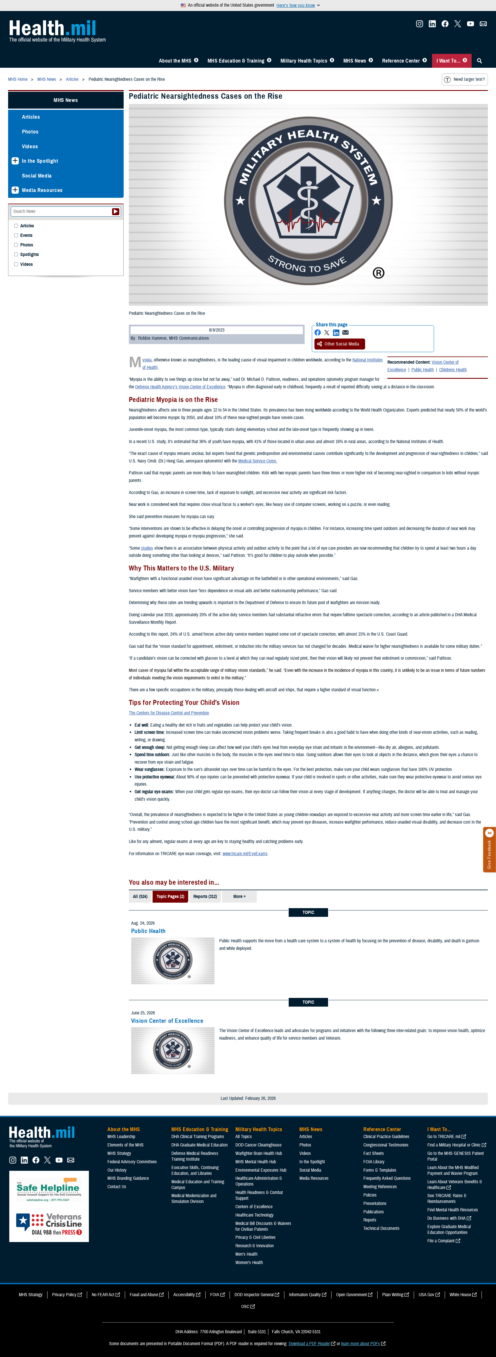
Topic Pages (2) (170, 896)
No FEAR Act (103, 1295)
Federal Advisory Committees (132, 1162)
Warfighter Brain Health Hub (258, 1153)
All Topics (243, 1137)
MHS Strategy (119, 1153)
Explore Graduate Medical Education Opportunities (449, 1229)
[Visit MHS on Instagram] (419, 25)
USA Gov (426, 1295)
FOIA (214, 1295)
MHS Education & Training (236, 61)
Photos (30, 131)
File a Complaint (441, 1241)
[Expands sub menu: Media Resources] (15, 190)
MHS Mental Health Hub (255, 1162)
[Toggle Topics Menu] (332, 61)
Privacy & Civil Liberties (255, 1237)
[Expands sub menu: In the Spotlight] (15, 160)
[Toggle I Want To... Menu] (465, 61)
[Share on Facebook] (317, 332)
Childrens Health (453, 370)
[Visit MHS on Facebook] (445, 25)
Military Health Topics (304, 61)
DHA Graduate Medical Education (199, 1145)
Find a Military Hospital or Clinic (454, 1145)
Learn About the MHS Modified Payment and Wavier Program (453, 1170)
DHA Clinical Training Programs (197, 1137)
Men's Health (246, 1254)
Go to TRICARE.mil (443, 1137)
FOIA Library (374, 1162)
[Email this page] (345, 332)
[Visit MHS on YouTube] (470, 25)
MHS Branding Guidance (128, 1178)
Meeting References (380, 1187)
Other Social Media (342, 344)
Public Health (422, 370)
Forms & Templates (379, 1170)
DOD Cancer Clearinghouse (258, 1145)
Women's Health (249, 1262)
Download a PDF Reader (309, 1344)
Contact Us (116, 1187)
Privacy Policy (64, 1295)
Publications (373, 1212)
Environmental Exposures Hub (260, 1170)
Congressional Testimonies (386, 1145)
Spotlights (29, 254)
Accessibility (184, 1295)
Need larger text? (469, 79)
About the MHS (175, 61)
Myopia (146, 360)
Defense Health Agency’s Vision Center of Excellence (180, 387)
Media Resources (42, 190)
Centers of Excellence (253, 1207)
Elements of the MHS (125, 1145)
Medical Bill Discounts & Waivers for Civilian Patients (263, 1226)
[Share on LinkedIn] (336, 332)
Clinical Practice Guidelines (386, 1137)
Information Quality (305, 1295)
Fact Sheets (373, 1153)
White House (460, 1295)
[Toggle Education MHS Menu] (269, 61)
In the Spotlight (40, 161)
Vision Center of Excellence (167, 1021)
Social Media (37, 175)
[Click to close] (489, 833)
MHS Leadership (121, 1137)
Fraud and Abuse (144, 1295)
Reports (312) (205, 896)
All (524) (140, 896)
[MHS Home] (45, 1148)
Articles (31, 117)
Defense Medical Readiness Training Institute (194, 1156)
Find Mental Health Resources (452, 1210)
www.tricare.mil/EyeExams (245, 854)
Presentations (375, 1203)
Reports (369, 1220)
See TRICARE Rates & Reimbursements (446, 1198)
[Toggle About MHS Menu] (196, 61)
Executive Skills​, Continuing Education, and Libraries (195, 1170)
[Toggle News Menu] (371, 61)
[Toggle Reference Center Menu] (424, 61)
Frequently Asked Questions (387, 1178)
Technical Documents (381, 1228)
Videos (30, 146)
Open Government (351, 1295)
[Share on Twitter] (327, 332)
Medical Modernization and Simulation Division (193, 1198)
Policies (370, 1195)
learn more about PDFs (360, 1344)
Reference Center (401, 61)
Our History (117, 1170)
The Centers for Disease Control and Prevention (169, 713)
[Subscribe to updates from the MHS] (483, 25)
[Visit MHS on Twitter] (457, 25)
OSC (245, 1307)
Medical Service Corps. (257, 461)
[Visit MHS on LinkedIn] (432, 25)
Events (26, 235)
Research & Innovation (254, 1246)
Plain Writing (392, 1295)
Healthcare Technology (254, 1215)
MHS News (354, 61)
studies (147, 548)
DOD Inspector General (254, 1295)
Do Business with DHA (446, 1218)
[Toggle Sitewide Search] (479, 60)
